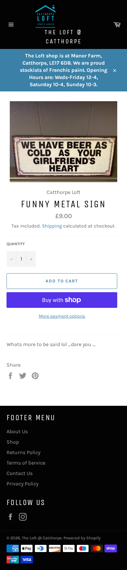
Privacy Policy (22, 484)
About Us (17, 431)
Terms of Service (26, 463)
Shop (13, 442)
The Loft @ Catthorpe (63, 36)
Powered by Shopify (82, 537)
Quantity (16, 244)
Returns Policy (23, 452)
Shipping (52, 226)
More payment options (62, 316)
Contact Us (20, 473)
